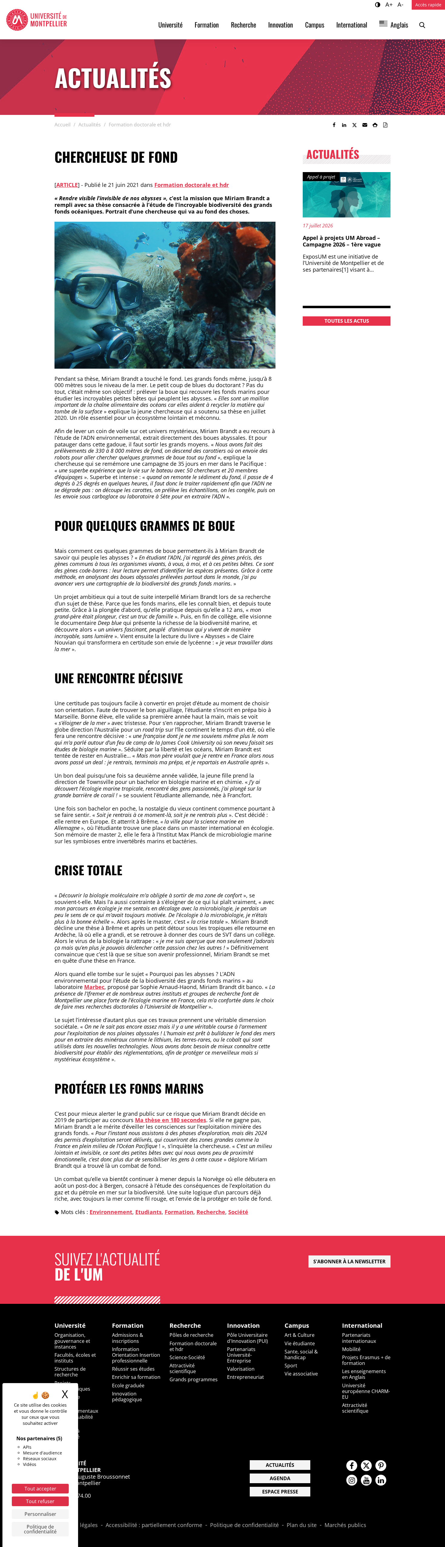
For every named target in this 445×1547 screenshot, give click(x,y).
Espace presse (280, 1491)
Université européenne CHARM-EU (366, 1391)
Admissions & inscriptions (127, 1338)
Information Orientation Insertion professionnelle (136, 1355)
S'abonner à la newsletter (349, 1261)
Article (67, 184)
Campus (314, 24)
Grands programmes (194, 1379)
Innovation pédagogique (127, 1396)
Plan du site (302, 1525)
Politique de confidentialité (244, 1525)
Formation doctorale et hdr (191, 184)
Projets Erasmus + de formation (366, 1360)
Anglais (399, 24)
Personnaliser (40, 1514)
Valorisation (241, 1369)
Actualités (280, 1465)
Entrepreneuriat (245, 1377)
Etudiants (148, 1212)
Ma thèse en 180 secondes (170, 1120)
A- (401, 4)
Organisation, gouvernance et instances (72, 1341)
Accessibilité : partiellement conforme (154, 1525)
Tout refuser (40, 1501)
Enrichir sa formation (136, 1377)
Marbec (94, 987)
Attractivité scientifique (183, 1368)
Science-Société (187, 1357)
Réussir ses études (133, 1369)
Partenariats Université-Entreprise (241, 1355)
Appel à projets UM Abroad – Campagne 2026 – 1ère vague (342, 241)
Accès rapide (428, 5)
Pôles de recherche (191, 1335)
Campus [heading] (297, 1325)
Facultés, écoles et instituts (75, 1358)
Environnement (111, 1212)
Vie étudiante (300, 1343)
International (351, 24)
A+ (389, 4)
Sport (291, 1365)
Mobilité (351, 1349)
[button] (365, 125)
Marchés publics (345, 1525)
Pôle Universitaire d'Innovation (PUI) (247, 1338)
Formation (207, 24)
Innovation (280, 24)
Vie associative (301, 1373)
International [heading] (362, 1325)
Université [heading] (70, 1325)
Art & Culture (300, 1335)
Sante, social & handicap (301, 1354)
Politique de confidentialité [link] (40, 1529)
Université (170, 24)
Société (238, 1212)
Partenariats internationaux (359, 1338)
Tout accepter (40, 1488)
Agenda (280, 1478)
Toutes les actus (347, 321)
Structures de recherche (70, 1372)
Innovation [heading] (243, 1325)
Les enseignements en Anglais (364, 1374)
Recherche (243, 24)
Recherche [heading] (185, 1325)
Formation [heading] (127, 1325)
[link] (334, 125)
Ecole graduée (128, 1385)
